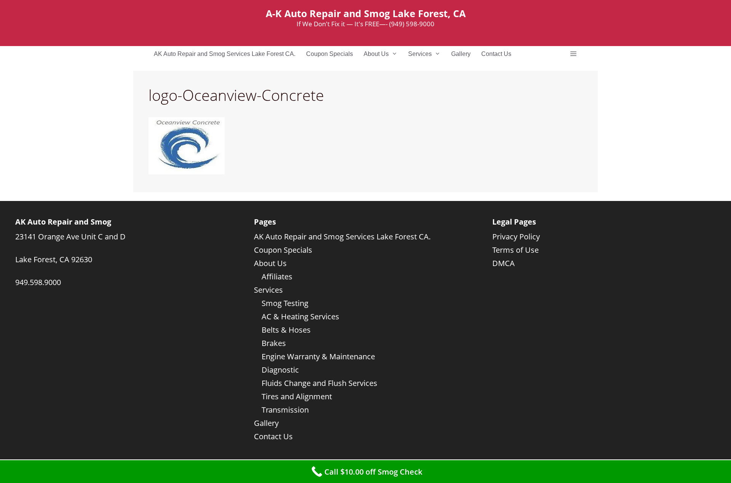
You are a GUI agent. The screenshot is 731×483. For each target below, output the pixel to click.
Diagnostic (280, 370)
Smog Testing (285, 303)
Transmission (285, 410)
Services (420, 54)
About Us (376, 54)
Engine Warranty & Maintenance (318, 356)
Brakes (274, 343)
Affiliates (277, 276)
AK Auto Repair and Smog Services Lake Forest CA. (224, 54)
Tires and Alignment (297, 396)
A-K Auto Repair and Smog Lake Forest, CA (366, 13)
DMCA (503, 263)
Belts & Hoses (286, 330)
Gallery (461, 54)
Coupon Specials (329, 54)
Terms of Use (515, 250)
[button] (573, 54)
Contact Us (496, 54)
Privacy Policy (516, 236)
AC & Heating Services (300, 316)
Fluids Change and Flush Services (319, 383)
